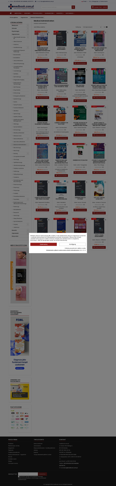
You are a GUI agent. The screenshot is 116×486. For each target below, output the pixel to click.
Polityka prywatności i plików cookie (75, 248)
